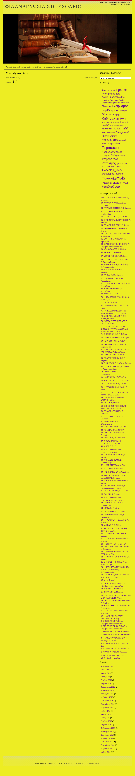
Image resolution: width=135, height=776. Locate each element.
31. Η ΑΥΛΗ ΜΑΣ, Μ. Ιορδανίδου (113, 511)
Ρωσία (122, 155)
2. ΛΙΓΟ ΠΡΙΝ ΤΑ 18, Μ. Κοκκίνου (114, 652)
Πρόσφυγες (106, 155)
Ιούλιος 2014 (105, 752)
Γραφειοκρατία (106, 102)
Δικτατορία (125, 103)
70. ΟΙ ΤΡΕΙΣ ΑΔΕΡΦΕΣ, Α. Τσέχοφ (115, 338)
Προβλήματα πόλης (112, 152)
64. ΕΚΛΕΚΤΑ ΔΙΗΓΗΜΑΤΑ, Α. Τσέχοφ (116, 363)
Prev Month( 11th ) (13, 78)
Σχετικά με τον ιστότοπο (23, 67)
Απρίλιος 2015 (106, 721)
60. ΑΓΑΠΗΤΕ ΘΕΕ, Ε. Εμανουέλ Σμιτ (115, 380)
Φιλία (120, 178)
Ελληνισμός (120, 106)
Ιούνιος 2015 (105, 714)
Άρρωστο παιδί (108, 90)
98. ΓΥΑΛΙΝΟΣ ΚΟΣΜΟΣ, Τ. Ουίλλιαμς (116, 208)
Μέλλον (106, 128)
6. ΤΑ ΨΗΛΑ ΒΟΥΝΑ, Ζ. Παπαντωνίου (116, 635)
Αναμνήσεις (105, 100)
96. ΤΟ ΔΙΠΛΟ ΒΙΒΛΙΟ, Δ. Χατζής (114, 217)
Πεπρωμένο (113, 143)
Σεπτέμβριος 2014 (107, 745)
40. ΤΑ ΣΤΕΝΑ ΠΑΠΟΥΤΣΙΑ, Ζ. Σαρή (115, 472)
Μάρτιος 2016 (106, 684)
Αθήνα (122, 97)
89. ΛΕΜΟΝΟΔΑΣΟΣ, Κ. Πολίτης (113, 249)
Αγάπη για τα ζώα (111, 93)
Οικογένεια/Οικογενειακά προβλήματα (115, 136)
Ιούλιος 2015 (105, 711)
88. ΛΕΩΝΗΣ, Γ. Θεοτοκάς (111, 253)
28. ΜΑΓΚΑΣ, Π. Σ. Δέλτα (111, 525)
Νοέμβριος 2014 (107, 738)
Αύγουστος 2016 (107, 666)
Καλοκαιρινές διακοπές (111, 122)
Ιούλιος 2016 (105, 670)
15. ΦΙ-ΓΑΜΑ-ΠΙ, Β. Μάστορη (112, 592)
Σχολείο (107, 170)
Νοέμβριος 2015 (107, 697)
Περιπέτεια (110, 148)
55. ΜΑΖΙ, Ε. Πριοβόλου (110, 403)
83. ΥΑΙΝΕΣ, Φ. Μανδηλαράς (112, 275)
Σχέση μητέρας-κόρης (113, 166)
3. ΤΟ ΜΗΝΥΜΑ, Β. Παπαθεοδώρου (115, 648)
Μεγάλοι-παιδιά (119, 128)
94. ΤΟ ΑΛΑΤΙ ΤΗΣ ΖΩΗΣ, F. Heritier (115, 225)
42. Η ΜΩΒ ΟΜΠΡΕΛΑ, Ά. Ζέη (113, 465)
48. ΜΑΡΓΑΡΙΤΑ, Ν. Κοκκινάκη (113, 438)
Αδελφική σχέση (110, 97)
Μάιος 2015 (105, 718)
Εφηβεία (112, 110)
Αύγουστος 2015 (107, 708)
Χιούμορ (114, 186)
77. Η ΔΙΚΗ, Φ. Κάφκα (109, 302)
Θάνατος (107, 114)
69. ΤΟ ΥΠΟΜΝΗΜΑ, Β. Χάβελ (113, 341)
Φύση (105, 186)
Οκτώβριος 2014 (107, 742)
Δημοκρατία (115, 103)
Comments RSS (67, 763)
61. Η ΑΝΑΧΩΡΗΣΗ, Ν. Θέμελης (113, 377)
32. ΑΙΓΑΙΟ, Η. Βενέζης (110, 508)
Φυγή (126, 183)
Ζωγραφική (123, 111)
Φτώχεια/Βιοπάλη (112, 182)
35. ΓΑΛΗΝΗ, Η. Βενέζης (110, 494)
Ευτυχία (104, 111)
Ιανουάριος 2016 (107, 690)
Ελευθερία (106, 106)
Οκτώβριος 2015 (107, 701)
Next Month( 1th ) (91, 78)
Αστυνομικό (114, 100)
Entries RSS (51, 763)
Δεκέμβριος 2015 (107, 694)
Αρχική (9, 67)
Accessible (79, 763)
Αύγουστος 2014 (107, 749)
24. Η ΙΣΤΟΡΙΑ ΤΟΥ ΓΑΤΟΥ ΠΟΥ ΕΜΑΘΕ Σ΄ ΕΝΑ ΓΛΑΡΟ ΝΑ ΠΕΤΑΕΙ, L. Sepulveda (115, 546)
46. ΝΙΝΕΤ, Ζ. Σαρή (108, 446)
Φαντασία (109, 178)
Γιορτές (121, 100)
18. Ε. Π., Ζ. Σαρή (108, 580)
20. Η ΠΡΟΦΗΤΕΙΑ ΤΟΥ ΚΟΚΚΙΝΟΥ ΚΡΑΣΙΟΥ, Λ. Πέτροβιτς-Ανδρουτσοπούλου (115, 569)
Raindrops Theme (93, 763)
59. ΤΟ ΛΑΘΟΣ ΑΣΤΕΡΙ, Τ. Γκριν (113, 384)
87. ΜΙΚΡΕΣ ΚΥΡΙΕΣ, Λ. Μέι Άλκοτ (114, 256)
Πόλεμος (115, 155)
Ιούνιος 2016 (105, 673)
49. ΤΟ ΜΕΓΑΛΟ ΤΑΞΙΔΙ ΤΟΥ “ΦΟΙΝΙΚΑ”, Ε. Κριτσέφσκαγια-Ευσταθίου (112, 432)
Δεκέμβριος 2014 (107, 735)
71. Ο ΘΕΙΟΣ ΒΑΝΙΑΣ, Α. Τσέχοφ (114, 334)
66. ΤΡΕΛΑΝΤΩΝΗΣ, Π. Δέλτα (112, 355)
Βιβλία (38, 67)
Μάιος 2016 (105, 677)
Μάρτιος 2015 (106, 725)
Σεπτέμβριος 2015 (107, 704)
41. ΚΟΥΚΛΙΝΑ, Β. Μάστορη (112, 469)
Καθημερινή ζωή (114, 118)
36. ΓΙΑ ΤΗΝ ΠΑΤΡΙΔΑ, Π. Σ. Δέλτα (114, 491)
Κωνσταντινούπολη (120, 125)
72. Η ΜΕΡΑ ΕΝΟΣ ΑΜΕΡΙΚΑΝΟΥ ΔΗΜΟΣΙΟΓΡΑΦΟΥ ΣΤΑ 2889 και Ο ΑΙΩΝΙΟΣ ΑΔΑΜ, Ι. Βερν (114, 328)
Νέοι (104, 132)
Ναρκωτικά (111, 133)
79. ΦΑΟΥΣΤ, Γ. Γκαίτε (109, 294)
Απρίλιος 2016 (106, 680)
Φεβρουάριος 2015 (108, 728)
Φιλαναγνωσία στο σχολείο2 (54, 67)
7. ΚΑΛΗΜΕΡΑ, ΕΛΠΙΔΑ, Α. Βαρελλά (115, 631)
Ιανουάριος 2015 (107, 732)
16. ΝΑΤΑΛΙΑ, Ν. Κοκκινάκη (111, 588)
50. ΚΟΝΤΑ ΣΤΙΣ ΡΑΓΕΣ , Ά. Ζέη (113, 427)
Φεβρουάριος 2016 (108, 687)
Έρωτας (121, 90)
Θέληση (116, 115)
